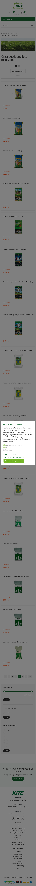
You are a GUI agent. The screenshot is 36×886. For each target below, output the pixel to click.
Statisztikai (9, 447)
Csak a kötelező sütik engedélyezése (14, 457)
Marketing (9, 450)
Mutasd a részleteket (10, 454)
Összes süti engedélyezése (14, 461)
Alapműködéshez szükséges (14, 445)
